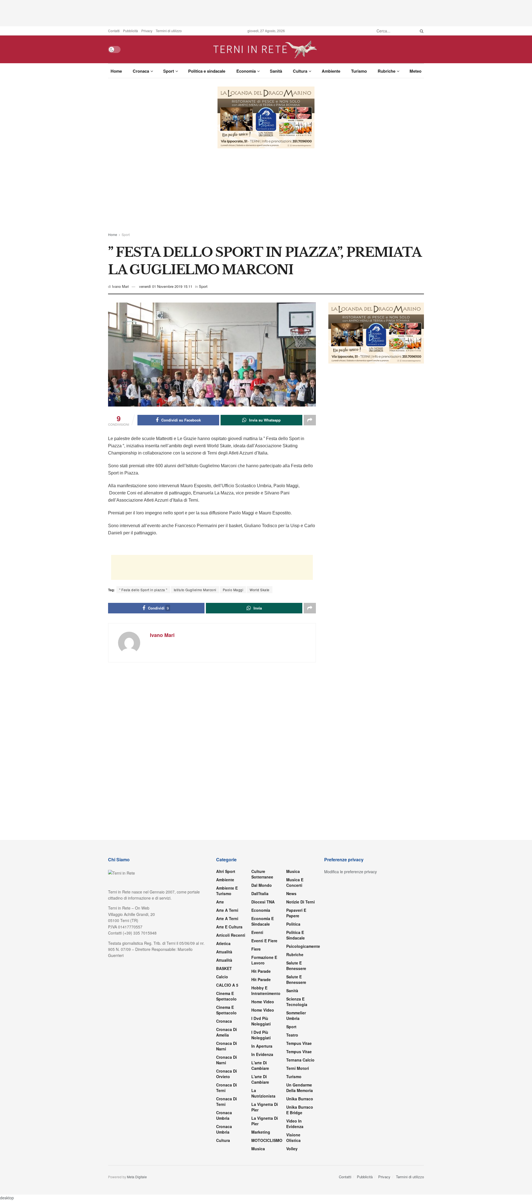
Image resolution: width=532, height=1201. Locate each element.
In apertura (261, 1046)
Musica (258, 1148)
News (291, 893)
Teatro (292, 1035)
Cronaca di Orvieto (226, 1073)
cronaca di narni (226, 1046)
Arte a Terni (227, 910)
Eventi (257, 932)
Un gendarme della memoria (299, 1087)
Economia (246, 71)
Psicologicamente (303, 946)
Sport (168, 71)
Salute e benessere (296, 965)
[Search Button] (420, 30)
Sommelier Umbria (296, 1015)
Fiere (256, 949)
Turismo (359, 71)
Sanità (276, 71)
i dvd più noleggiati (261, 1021)
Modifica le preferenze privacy (350, 871)
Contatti (114, 30)
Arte (220, 902)
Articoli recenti (230, 935)
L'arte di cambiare (260, 1065)
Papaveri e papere (296, 912)
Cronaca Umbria (224, 1115)
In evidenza (262, 1054)
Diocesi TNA (263, 902)
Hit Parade (261, 971)
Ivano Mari (120, 286)
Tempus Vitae (299, 1043)
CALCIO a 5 (227, 985)
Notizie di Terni (300, 902)
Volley (292, 1148)
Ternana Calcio (300, 1060)
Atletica (223, 943)
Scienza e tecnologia (296, 1001)
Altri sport (225, 871)
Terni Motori (297, 1068)
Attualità (224, 951)
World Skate (260, 589)
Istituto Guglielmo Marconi (195, 589)
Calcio (222, 976)
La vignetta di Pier (264, 1107)
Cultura (300, 71)
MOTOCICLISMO (266, 1140)
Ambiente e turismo (227, 890)
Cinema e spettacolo (226, 996)
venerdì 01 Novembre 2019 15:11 (165, 286)
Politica (293, 924)
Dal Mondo (261, 885)
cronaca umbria (224, 1129)
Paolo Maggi (233, 589)
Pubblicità (130, 30)
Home (116, 71)
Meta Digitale (137, 1176)
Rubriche (386, 71)
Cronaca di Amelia (226, 1032)
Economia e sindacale (262, 921)
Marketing (260, 1132)
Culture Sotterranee (262, 874)
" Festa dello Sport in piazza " (143, 589)
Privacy (146, 30)
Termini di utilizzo (169, 30)
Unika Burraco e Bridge (299, 1109)
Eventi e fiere (264, 940)
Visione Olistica (293, 1137)
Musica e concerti (294, 882)
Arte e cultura (229, 927)
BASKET (224, 968)
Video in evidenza (294, 1123)
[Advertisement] (266, 12)
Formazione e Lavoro (264, 960)
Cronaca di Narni (226, 1059)
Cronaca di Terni (226, 1087)
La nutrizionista (263, 1093)
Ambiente (331, 71)
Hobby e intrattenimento (265, 990)
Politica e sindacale (206, 71)
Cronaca (141, 71)
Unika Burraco (299, 1098)
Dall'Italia (259, 893)
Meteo (415, 71)
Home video (262, 1001)
